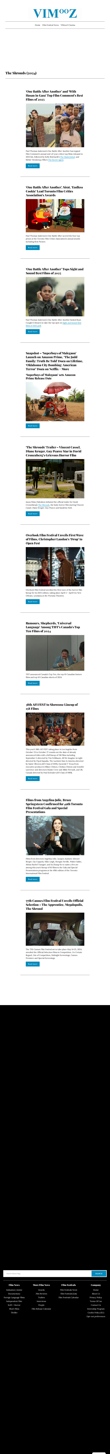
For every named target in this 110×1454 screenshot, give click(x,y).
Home (37, 25)
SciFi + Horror (14, 1305)
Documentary (14, 1293)
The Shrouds (44, 505)
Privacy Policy (96, 1297)
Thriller (14, 1312)
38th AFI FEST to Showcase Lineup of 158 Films (52, 707)
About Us (96, 1293)
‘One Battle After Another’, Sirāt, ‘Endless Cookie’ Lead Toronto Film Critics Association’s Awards (54, 191)
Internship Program (96, 1309)
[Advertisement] (55, 53)
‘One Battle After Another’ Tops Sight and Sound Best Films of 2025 (54, 271)
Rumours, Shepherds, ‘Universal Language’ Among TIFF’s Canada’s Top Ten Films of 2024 (53, 627)
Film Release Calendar (41, 1309)
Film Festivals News (68, 1290)
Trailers (41, 1297)
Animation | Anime (14, 1290)
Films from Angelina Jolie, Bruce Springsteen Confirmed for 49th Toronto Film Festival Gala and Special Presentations (54, 806)
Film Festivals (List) (68, 1293)
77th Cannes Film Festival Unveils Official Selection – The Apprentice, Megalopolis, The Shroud (54, 904)
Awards (41, 1290)
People (41, 1305)
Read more (32, 165)
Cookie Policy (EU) (96, 1312)
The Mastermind (67, 157)
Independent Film (14, 1301)
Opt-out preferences (96, 1316)
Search (98, 1274)
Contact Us (96, 1305)
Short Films (14, 1309)
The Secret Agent (55, 160)
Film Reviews (41, 1293)
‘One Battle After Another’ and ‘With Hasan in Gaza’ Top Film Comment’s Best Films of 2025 (54, 95)
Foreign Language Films (14, 1297)
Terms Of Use (96, 1301)
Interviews (41, 1301)
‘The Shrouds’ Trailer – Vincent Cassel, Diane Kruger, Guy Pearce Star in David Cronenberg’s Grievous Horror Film (53, 451)
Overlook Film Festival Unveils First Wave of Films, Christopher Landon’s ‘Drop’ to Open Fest (55, 539)
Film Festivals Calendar (69, 1297)
